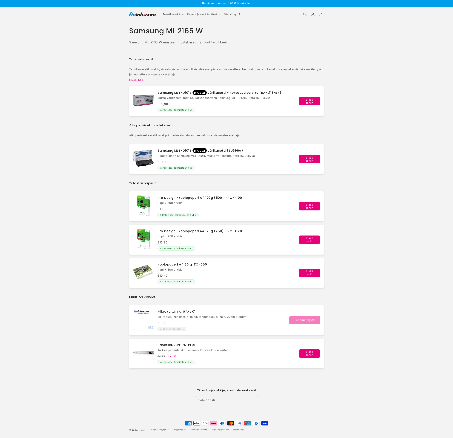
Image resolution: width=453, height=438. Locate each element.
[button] (173, 14)
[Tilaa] (254, 400)
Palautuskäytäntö (220, 430)
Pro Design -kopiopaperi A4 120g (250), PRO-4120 (199, 231)
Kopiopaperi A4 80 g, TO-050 (182, 264)
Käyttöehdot (239, 430)
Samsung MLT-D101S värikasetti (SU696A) (200, 150)
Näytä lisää (136, 80)
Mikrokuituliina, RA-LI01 (176, 311)
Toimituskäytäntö (198, 430)
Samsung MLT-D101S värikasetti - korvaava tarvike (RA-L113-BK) (219, 92)
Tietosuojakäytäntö (159, 430)
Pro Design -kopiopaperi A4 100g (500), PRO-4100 (199, 197)
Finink (142, 430)
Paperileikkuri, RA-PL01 (176, 345)
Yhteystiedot (179, 430)
